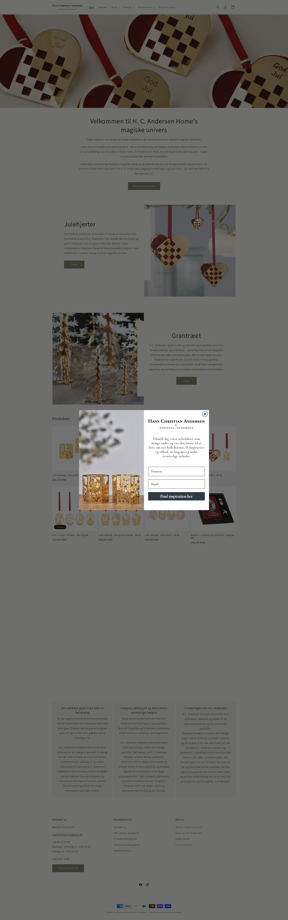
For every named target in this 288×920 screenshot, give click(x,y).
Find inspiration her (176, 496)
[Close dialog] (205, 414)
